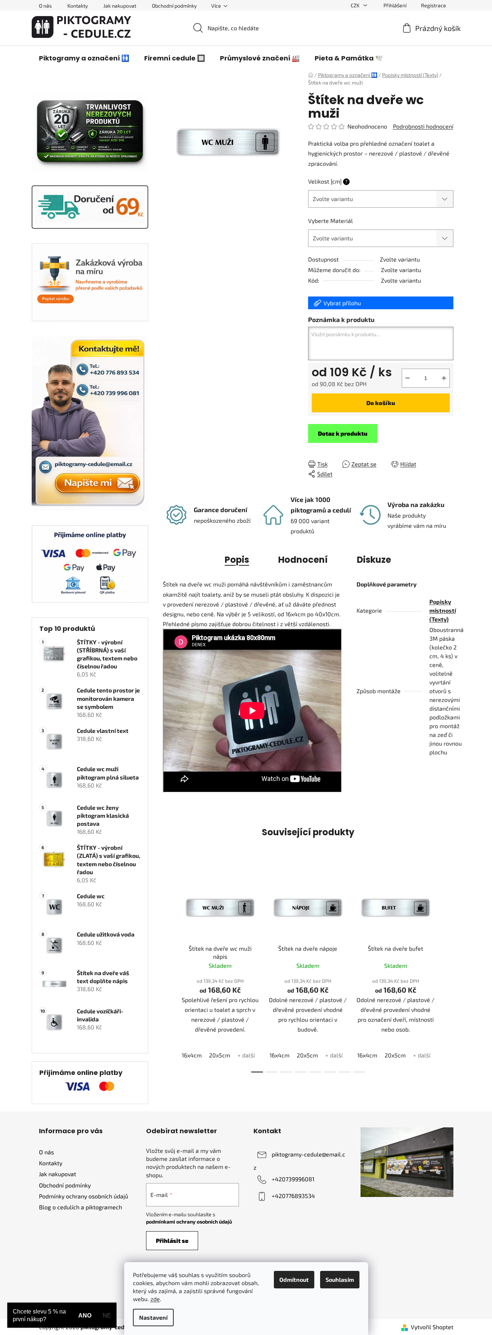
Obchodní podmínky (174, 6)
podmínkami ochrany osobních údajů (189, 1221)
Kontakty (77, 6)
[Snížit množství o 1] (407, 378)
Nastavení (153, 1317)
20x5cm (219, 1055)
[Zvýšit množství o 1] (443, 378)
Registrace (433, 5)
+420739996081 (293, 1178)
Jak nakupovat (119, 6)
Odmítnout (294, 1279)
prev (168, 971)
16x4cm (192, 1055)
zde (155, 1298)
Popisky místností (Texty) (442, 610)
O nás (45, 6)
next (447, 971)
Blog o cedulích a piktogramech (80, 1207)
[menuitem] (84, 58)
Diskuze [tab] (374, 560)
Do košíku (380, 402)
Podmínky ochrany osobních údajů (83, 1196)
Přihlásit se (172, 1240)
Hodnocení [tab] (303, 560)
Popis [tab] (237, 560)
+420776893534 (293, 1195)
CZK (356, 5)
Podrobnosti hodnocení (423, 126)
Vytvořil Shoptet (432, 1326)
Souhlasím (340, 1279)
